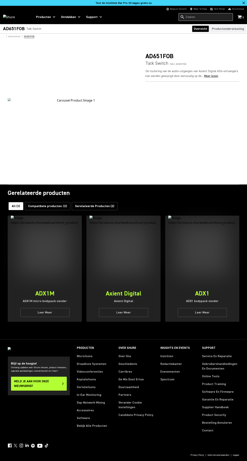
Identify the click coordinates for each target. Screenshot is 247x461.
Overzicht (200, 29)
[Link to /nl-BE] (15, 17)
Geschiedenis (127, 364)
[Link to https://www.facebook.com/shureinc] (10, 445)
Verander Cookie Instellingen (130, 405)
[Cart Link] (240, 17)
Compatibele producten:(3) (47, 206)
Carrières (125, 372)
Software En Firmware (218, 392)
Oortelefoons (86, 387)
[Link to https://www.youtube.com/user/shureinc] (40, 446)
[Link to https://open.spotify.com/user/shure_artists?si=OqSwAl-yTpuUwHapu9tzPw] (33, 446)
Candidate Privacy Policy (135, 415)
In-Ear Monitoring (89, 395)
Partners (124, 395)
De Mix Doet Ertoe (131, 379)
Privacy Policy (197, 455)
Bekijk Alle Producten (92, 426)
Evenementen (170, 372)
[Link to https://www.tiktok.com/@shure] (46, 445)
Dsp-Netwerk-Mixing (91, 403)
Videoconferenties (90, 372)
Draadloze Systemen (91, 364)
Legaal (236, 455)
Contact (207, 430)
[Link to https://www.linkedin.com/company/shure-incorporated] (27, 445)
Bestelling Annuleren (217, 423)
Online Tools (210, 376)
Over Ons (124, 356)
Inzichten (166, 356)
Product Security (214, 415)
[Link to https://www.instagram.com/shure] (21, 445)
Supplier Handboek (215, 407)
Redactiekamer (171, 364)
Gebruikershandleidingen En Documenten (219, 366)
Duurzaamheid (128, 387)
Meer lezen (211, 76)
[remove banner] (244, 3)
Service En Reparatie (217, 356)
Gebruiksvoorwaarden (218, 455)
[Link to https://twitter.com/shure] (15, 445)
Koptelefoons (86, 379)
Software (83, 418)
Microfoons (84, 356)
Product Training (214, 384)
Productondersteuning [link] (228, 29)
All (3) (16, 206)
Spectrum (167, 379)
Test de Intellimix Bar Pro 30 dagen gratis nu (124, 3)
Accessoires (85, 410)
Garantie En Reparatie (217, 399)
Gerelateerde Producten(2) (94, 206)
